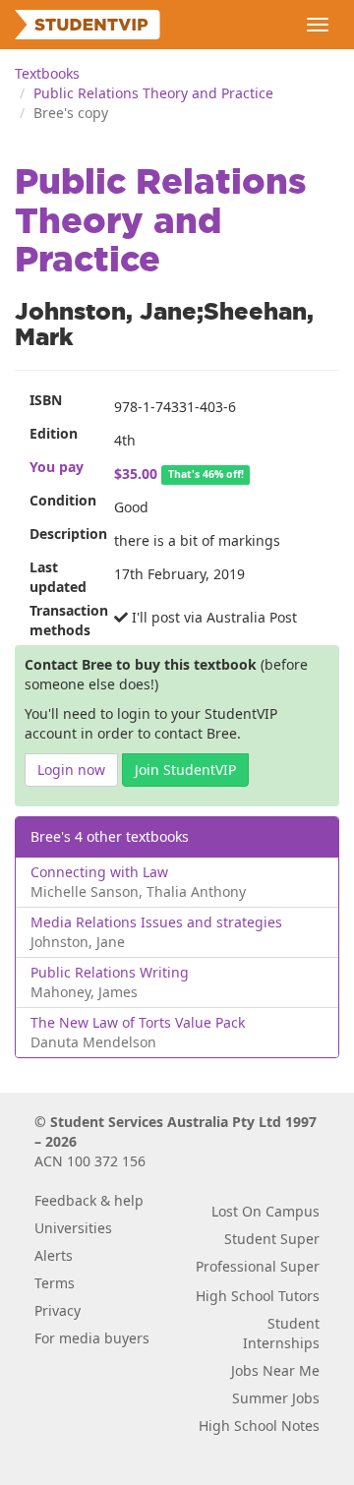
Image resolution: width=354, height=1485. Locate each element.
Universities (73, 1227)
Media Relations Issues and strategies (156, 922)
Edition (54, 433)
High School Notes (259, 1425)
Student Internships (281, 1333)
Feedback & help (89, 1200)
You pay (57, 466)
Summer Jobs (276, 1398)
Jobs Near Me (275, 1370)
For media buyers (91, 1338)
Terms (54, 1283)
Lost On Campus (265, 1211)
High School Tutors (258, 1295)
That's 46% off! (206, 475)
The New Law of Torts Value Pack (137, 1022)
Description (64, 533)
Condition (63, 500)
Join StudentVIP (185, 769)
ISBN (46, 399)
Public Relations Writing (109, 972)
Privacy (57, 1310)
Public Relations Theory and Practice (153, 93)
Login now (71, 769)
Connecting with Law (99, 871)
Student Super (272, 1238)
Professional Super (258, 1266)
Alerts (53, 1255)
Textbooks (47, 73)
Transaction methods (64, 620)
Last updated (58, 577)
